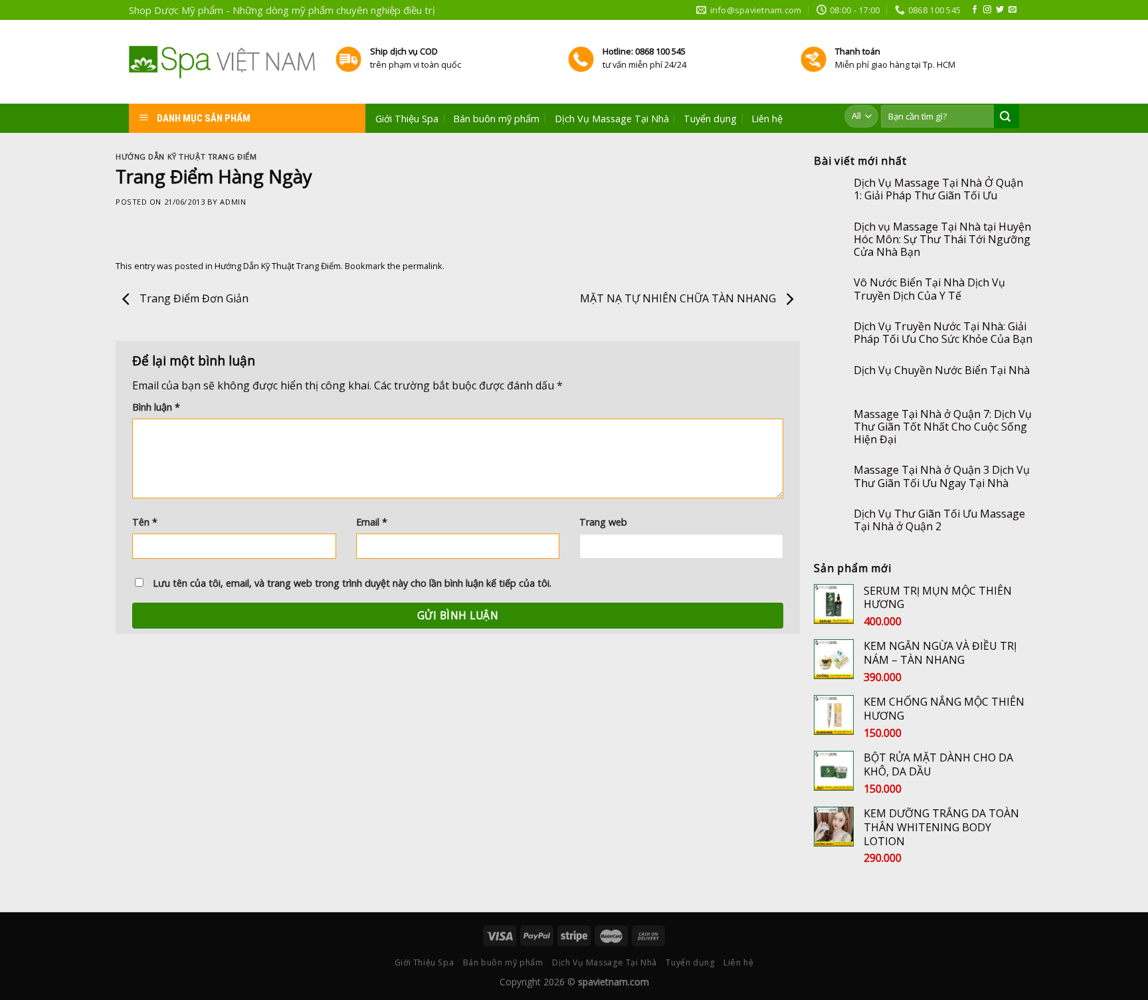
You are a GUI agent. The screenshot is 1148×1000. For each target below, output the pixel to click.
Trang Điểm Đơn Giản (192, 298)
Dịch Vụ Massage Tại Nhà (612, 119)
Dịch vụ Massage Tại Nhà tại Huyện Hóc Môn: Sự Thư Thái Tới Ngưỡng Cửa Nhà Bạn (942, 240)
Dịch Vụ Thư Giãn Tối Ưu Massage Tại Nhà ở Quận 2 (939, 520)
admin (233, 202)
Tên (144, 522)
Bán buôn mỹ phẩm (496, 119)
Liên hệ (767, 119)
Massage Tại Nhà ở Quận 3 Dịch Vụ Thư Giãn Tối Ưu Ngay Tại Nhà (942, 476)
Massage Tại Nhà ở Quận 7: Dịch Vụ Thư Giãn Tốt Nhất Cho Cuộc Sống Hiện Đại (943, 427)
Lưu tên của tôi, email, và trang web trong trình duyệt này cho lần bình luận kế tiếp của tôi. (352, 583)
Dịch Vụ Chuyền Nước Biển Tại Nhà (942, 370)
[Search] (1005, 117)
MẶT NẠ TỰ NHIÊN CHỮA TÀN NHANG (679, 298)
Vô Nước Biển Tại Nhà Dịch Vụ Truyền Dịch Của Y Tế (929, 289)
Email (371, 522)
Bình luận (156, 407)
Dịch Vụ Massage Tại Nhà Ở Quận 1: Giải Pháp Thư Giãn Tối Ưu (938, 189)
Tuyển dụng (710, 119)
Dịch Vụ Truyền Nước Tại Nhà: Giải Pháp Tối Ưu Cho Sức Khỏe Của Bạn (943, 333)
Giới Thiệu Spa (406, 119)
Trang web (603, 522)
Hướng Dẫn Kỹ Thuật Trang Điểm (186, 156)
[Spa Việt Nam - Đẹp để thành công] (222, 62)
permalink (422, 266)
